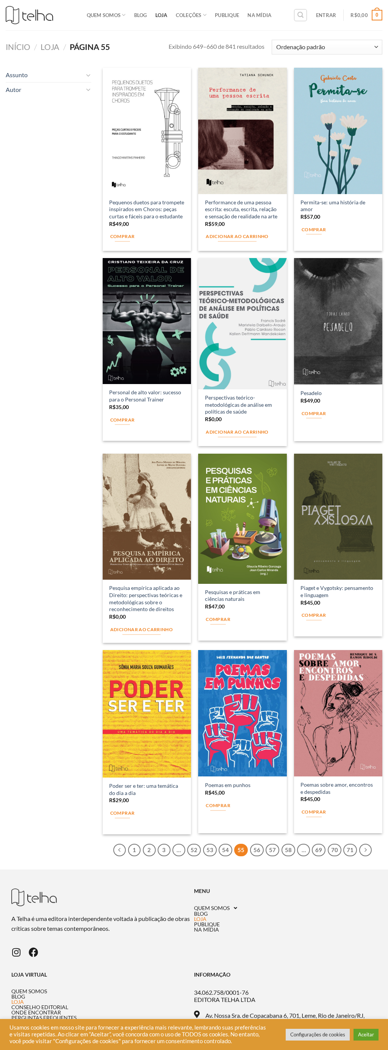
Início (18, 46)
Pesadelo (311, 393)
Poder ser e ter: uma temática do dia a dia (143, 789)
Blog (140, 15)
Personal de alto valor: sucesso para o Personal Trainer (145, 396)
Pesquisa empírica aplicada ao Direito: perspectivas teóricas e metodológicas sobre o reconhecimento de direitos (145, 598)
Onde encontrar (36, 1012)
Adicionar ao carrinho (237, 236)
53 (210, 849)
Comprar (122, 236)
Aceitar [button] (366, 1034)
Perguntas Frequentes (44, 1017)
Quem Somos (104, 15)
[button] (285, 908)
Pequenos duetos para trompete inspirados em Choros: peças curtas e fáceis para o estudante (146, 209)
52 (194, 849)
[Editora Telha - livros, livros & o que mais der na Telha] (29, 15)
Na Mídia (259, 15)
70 (334, 849)
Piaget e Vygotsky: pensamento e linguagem (336, 591)
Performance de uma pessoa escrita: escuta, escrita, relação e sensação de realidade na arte (241, 209)
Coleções (189, 15)
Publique (227, 15)
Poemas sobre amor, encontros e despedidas (336, 788)
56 (256, 849)
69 (318, 849)
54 (225, 849)
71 (350, 849)
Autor (13, 89)
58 (288, 849)
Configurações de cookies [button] (317, 1034)
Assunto (17, 74)
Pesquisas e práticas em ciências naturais (232, 595)
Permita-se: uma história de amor (332, 206)
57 (272, 849)
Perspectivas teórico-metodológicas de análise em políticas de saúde (238, 404)
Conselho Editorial (39, 1007)
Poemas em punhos (227, 785)
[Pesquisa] (300, 15)
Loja (161, 15)
